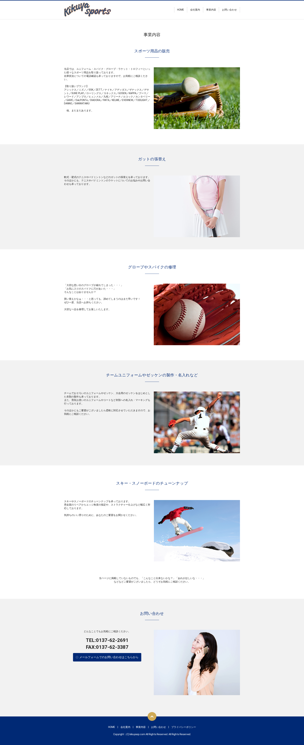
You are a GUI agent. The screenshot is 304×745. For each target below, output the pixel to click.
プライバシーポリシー (183, 727)
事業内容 (211, 9)
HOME (180, 9)
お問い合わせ (229, 9)
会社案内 (195, 9)
